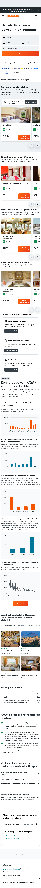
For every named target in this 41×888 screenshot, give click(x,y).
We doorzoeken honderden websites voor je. (18, 879)
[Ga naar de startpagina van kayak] (13, 16)
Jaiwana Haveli (8, 237)
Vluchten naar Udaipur (12, 836)
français (23, 11)
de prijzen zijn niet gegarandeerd (11, 869)
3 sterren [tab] (21, 626)
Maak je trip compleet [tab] (11, 824)
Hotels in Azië (22, 853)
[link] (11, 331)
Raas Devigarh (8, 289)
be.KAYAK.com (6, 853)
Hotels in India (32, 853)
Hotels (14, 853)
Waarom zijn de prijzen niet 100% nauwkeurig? (19, 882)
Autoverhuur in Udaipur (12, 838)
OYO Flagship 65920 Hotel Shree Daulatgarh (16, 184)
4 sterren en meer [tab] (9, 626)
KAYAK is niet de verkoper (12, 875)
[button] (39, 10)
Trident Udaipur (8, 125)
